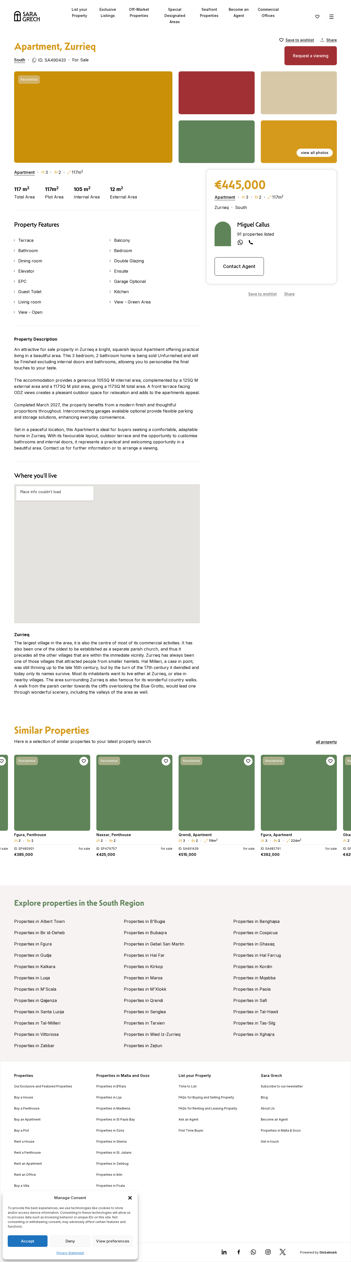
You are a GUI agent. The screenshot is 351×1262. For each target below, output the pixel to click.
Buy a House (23, 1097)
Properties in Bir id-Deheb (39, 932)
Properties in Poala (110, 1186)
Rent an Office (25, 1175)
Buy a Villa (21, 1186)
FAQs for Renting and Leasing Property (208, 1108)
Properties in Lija (109, 1097)
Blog (264, 1097)
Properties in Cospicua (255, 932)
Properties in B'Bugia (144, 921)
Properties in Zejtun (143, 1045)
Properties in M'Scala (35, 989)
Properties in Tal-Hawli (255, 1011)
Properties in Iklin (109, 1175)
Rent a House (24, 1141)
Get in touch (270, 1141)
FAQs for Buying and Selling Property (206, 1097)
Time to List (188, 1086)
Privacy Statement (70, 1253)
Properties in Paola (252, 989)
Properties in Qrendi (143, 1000)
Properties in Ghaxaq (253, 943)
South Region (121, 903)
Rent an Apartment (28, 1163)
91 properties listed (255, 234)
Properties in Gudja (32, 955)
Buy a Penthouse (27, 1108)
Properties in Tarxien (144, 1023)
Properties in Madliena (113, 1108)
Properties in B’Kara (111, 1086)
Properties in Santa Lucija (39, 1011)
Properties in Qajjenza (35, 1000)
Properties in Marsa (143, 977)
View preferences (112, 1241)
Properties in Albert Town (39, 921)
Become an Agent (274, 1119)
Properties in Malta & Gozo (281, 1130)
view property (52, 824)
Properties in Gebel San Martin (154, 943)
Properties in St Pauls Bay (115, 1119)
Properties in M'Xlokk (145, 989)
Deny (70, 1241)
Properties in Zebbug (112, 1163)
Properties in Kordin (252, 966)
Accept (27, 1241)
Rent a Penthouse (27, 1152)
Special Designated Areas (174, 15)
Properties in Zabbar (34, 1045)
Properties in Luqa (32, 977)
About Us (268, 1108)
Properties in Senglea (145, 1011)
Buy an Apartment (27, 1119)
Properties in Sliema (111, 1141)
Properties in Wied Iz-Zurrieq (152, 1034)
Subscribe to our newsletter (282, 1086)
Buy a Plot (21, 1130)
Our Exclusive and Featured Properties (43, 1086)
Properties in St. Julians (114, 1152)
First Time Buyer (191, 1130)
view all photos (314, 152)
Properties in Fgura (33, 943)
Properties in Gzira (110, 1130)
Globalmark (328, 1252)
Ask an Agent (188, 1119)
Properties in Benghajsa (256, 921)
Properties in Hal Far (144, 955)
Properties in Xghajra (253, 1034)
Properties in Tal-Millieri (37, 1023)
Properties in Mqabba (254, 977)
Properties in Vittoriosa (36, 1034)
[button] (130, 1197)
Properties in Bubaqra (145, 932)
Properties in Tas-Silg (254, 1023)
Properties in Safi (250, 1000)
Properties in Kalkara (34, 966)
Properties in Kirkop (143, 966)
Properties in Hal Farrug (257, 955)
